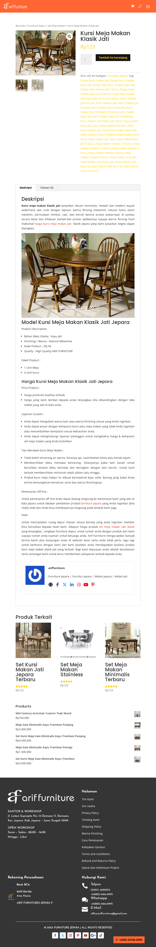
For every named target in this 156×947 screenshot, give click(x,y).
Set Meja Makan (57, 25)
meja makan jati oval (101, 139)
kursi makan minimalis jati (97, 121)
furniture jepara (91, 503)
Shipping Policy (91, 826)
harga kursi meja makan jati (53, 223)
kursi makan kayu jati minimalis (113, 116)
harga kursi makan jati (94, 80)
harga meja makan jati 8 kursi (99, 89)
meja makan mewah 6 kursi (105, 153)
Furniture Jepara (66, 927)
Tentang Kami (90, 820)
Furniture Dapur (36, 25)
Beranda (20, 25)
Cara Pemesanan (92, 840)
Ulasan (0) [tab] (46, 187)
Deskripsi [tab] (26, 187)
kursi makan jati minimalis (108, 107)
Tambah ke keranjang (113, 57)
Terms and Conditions (96, 854)
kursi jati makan (109, 98)
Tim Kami (88, 799)
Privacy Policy (90, 813)
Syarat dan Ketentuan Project (100, 867)
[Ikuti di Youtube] (86, 935)
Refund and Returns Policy (99, 861)
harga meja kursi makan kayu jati (114, 85)
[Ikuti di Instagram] (70, 935)
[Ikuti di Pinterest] (78, 935)
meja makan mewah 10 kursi (113, 143)
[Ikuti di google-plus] (93, 935)
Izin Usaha (88, 806)
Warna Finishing (92, 833)
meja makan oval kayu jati (96, 162)
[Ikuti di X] (63, 935)
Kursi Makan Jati (106, 103)
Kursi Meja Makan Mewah (109, 125)
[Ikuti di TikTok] (101, 935)
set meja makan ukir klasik (117, 527)
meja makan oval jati (123, 157)
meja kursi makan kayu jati (119, 130)
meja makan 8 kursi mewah (97, 134)
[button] (69, 36)
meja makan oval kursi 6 (106, 166)
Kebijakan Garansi (93, 847)
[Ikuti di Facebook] (55, 935)
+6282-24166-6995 (130, 939)
